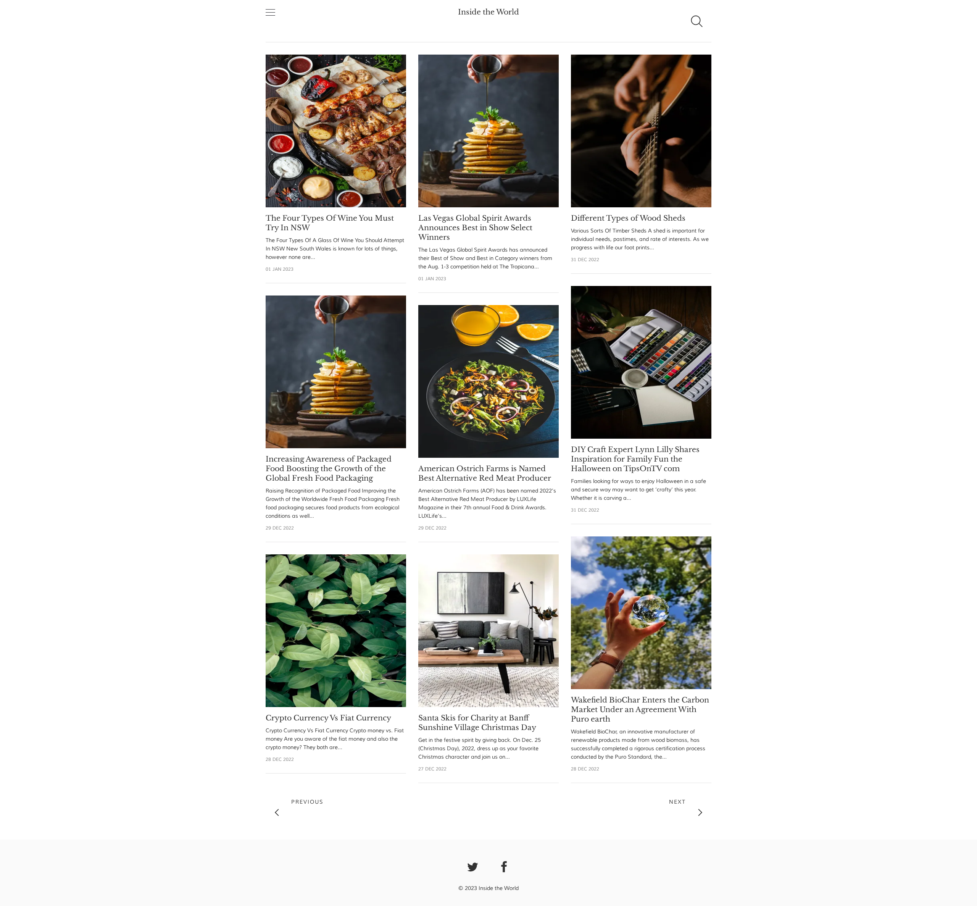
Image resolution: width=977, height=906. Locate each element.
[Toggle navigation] (270, 12)
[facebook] (504, 866)
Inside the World (488, 12)
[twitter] (473, 866)
